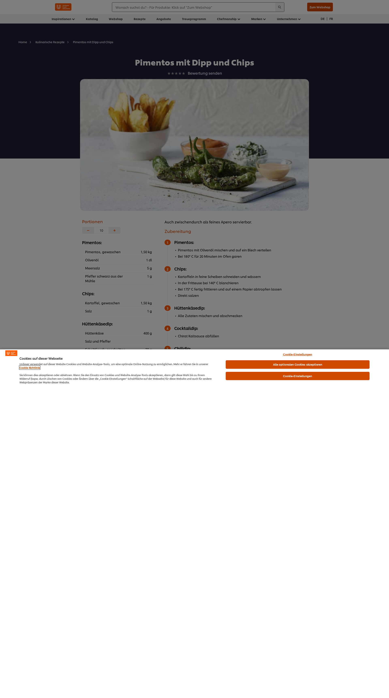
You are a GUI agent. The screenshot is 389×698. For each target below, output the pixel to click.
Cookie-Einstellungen (297, 354)
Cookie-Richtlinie (29, 367)
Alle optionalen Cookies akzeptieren (297, 364)
